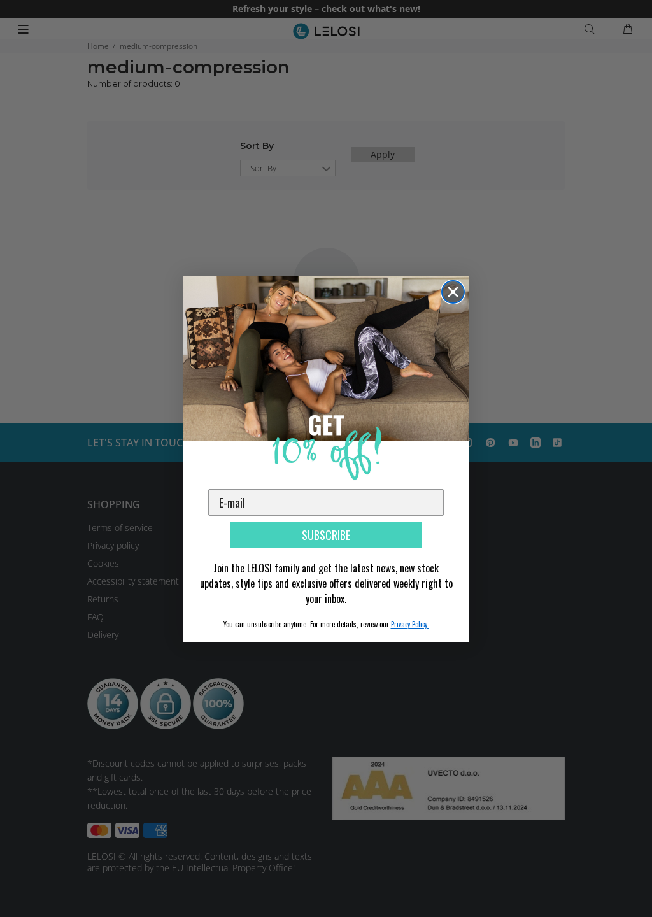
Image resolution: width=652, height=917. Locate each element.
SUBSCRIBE (326, 535)
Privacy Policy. (410, 624)
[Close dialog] (453, 292)
